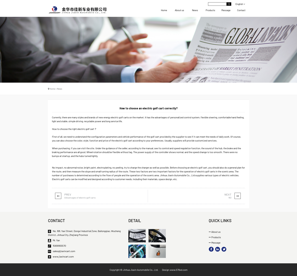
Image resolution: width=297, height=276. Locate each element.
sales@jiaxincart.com (64, 251)
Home (164, 10)
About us (179, 10)
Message (225, 10)
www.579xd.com (178, 269)
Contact (241, 10)
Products (210, 10)
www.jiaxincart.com (63, 256)
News (195, 10)
